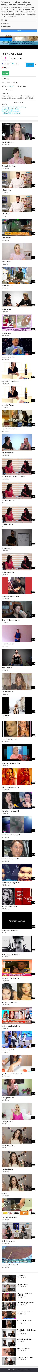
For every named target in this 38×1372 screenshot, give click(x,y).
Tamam (19, 30)
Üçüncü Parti (5, 23)
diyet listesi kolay (20, 107)
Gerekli (5, 20)
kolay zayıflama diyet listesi (10, 109)
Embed (5, 73)
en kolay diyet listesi (8, 107)
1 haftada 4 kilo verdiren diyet (11, 113)
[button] (7, 46)
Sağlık (11, 86)
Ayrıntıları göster (6, 26)
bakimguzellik (16, 59)
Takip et (29, 64)
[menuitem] (26, 46)
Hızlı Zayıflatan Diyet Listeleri (11, 111)
